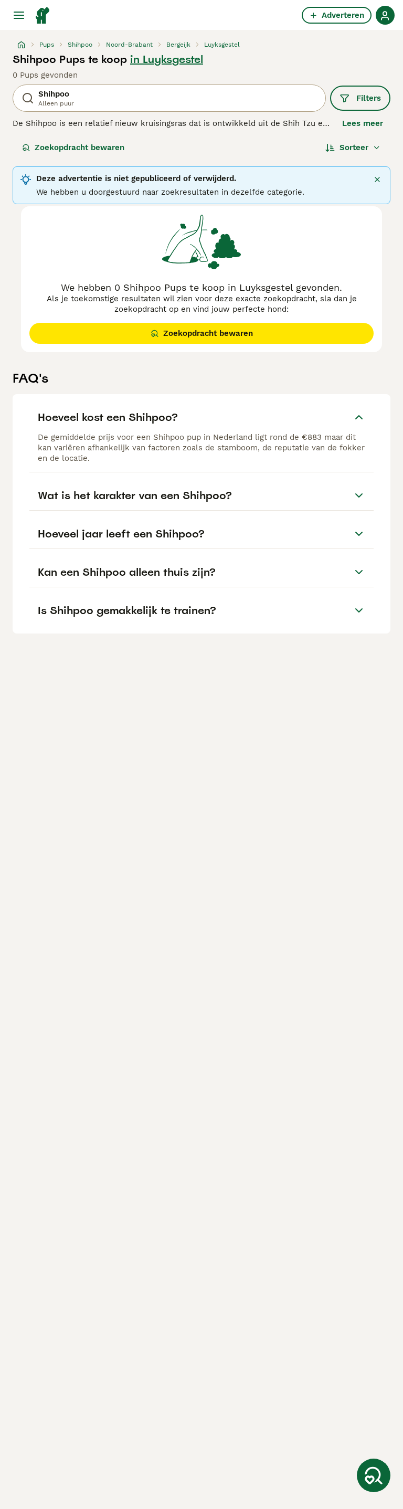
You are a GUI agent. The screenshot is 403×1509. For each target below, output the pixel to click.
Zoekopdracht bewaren (79, 147)
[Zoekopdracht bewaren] (373, 1475)
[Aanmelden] (385, 15)
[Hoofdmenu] (18, 15)
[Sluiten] (377, 179)
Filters (368, 98)
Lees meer (362, 123)
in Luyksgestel (166, 59)
